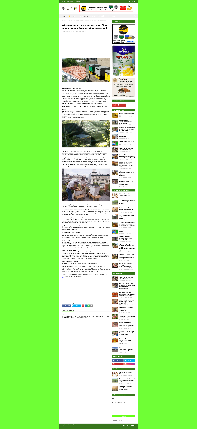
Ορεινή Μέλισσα (66, 31)
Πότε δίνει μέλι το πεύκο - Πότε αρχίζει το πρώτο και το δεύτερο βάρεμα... (126, 217)
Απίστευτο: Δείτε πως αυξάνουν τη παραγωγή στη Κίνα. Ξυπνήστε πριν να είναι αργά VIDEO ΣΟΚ (127, 316)
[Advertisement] (86, 45)
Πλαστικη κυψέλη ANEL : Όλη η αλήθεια (126, 142)
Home (124, 425)
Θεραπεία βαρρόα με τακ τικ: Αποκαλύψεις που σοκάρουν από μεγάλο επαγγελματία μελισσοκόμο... (127, 173)
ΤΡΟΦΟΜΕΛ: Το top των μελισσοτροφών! (125, 135)
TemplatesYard (73, 426)
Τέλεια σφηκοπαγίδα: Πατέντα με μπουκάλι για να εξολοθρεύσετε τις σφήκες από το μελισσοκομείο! (127, 224)
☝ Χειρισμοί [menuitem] (72, 16)
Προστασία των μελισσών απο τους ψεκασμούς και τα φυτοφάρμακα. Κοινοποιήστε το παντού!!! (126, 257)
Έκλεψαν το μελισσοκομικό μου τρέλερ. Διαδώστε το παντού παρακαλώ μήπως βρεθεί (126, 349)
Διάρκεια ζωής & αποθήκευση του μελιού (127, 114)
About (128, 425)
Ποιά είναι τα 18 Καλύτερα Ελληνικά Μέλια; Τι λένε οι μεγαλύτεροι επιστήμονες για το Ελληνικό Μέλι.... (126, 341)
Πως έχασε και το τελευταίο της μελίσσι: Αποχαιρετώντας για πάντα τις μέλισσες (126, 209)
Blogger (83, 426)
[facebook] (127, 1)
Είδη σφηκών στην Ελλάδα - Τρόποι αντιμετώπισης (126, 194)
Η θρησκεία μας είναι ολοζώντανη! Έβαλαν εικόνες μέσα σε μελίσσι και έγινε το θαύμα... (127, 129)
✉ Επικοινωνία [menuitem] (111, 16)
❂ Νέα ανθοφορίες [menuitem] (83, 16)
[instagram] (132, 1)
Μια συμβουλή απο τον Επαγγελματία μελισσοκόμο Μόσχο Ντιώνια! (125, 122)
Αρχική (63, 1)
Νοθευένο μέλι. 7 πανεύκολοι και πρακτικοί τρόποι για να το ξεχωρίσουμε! (126, 301)
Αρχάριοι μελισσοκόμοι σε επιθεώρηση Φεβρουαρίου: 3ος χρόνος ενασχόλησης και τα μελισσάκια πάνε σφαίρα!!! (126, 266)
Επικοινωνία (77, 1)
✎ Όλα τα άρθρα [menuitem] (101, 16)
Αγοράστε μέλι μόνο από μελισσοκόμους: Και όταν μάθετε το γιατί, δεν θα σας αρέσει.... (127, 294)
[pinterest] (134, 1)
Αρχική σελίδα (65, 20)
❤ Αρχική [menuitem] (64, 16)
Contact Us (133, 425)
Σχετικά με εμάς (69, 1)
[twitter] (130, 1)
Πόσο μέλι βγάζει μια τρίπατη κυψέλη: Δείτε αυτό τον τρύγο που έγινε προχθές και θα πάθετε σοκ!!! (127, 156)
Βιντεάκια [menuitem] (92, 16)
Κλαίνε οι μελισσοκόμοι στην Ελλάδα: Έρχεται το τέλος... (126, 149)
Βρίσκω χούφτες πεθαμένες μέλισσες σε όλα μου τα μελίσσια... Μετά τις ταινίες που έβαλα (126, 164)
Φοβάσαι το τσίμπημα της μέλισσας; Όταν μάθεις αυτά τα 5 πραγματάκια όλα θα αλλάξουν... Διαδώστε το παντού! (127, 325)
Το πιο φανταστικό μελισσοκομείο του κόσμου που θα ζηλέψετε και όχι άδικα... (127, 202)
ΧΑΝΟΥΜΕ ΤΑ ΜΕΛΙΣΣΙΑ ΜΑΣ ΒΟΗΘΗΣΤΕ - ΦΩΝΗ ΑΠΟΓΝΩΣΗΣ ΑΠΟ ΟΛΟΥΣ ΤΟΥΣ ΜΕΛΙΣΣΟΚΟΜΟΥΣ (127, 182)
